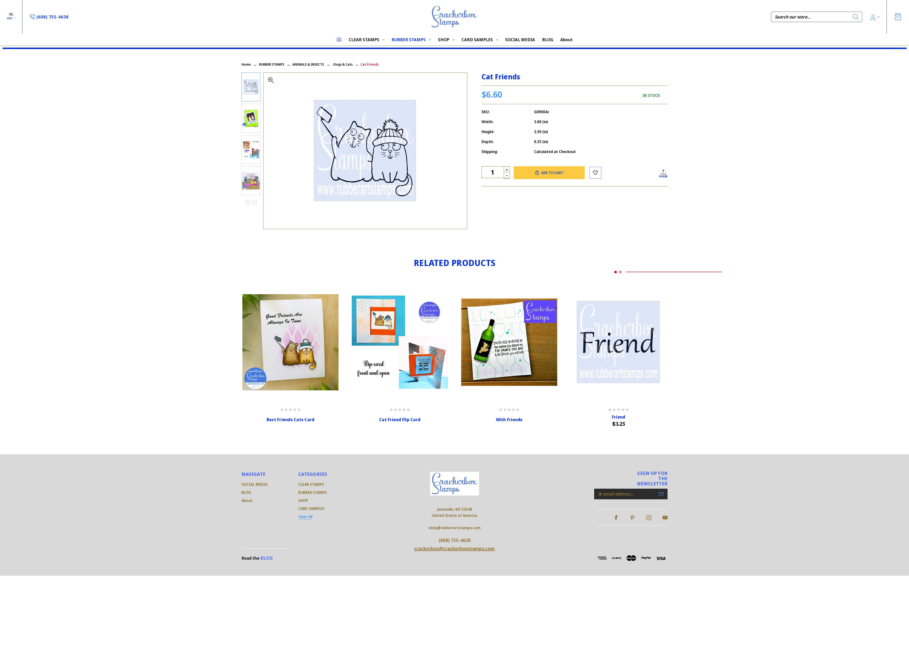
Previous (247, 202)
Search (856, 17)
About (566, 39)
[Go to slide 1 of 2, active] (615, 272)
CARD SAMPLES (477, 39)
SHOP (443, 39)
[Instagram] (648, 517)
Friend (618, 417)
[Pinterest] (632, 517)
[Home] (339, 39)
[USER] (874, 17)
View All (305, 516)
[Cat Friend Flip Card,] (400, 342)
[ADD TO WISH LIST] (595, 173)
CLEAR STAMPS (364, 39)
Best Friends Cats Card (291, 419)
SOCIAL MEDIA (520, 39)
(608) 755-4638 (455, 540)
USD (10, 18)
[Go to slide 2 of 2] (620, 272)
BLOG (547, 39)
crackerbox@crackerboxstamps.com (454, 548)
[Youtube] (665, 517)
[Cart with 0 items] (897, 17)
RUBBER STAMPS (409, 39)
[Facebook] (616, 517)
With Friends (509, 419)
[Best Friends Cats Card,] (290, 342)
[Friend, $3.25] (618, 342)
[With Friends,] (509, 342)
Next (254, 202)
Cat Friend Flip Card (399, 419)
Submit (661, 494)
